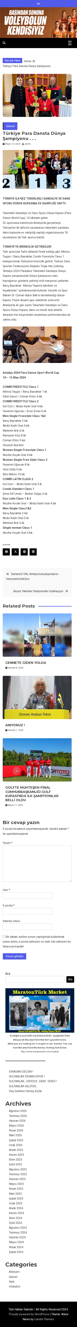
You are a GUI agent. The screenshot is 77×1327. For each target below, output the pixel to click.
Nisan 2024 (16, 1247)
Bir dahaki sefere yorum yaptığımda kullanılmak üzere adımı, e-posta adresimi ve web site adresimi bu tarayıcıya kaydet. (37, 941)
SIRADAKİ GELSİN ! (21, 1071)
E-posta (9, 905)
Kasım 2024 (16, 1213)
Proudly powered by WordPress (29, 1314)
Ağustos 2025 (18, 1169)
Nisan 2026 (16, 1130)
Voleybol (14, 1286)
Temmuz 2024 (18, 1232)
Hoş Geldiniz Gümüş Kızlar (25, 1091)
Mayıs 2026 (16, 1125)
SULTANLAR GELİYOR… (23, 1086)
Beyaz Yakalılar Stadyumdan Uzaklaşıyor (38, 591)
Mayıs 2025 (16, 1184)
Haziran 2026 (17, 1120)
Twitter (15, 552)
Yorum (7, 843)
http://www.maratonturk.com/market (40, 1051)
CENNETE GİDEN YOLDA (25, 663)
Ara (7, 973)
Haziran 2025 (17, 1179)
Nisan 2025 (16, 1188)
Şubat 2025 (16, 1198)
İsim (6, 890)
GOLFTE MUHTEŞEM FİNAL (32, 794)
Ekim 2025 (15, 1159)
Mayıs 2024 (16, 1242)
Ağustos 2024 (18, 1227)
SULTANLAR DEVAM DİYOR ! (27, 1076)
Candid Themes (44, 1319)
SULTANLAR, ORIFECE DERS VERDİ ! (33, 1081)
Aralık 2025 (16, 1150)
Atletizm (14, 1272)
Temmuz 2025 (18, 1174)
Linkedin (33, 552)
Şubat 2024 (16, 1252)
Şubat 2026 (16, 1140)
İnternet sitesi (11, 921)
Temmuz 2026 (18, 1116)
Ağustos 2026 (18, 1111)
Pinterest (24, 552)
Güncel (10, 126)
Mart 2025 (15, 1193)
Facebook (6, 552)
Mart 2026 (15, 1135)
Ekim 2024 (15, 1218)
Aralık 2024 (16, 1208)
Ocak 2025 (15, 1203)
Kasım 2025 (16, 1154)
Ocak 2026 (15, 1145)
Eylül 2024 (15, 1223)
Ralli (11, 1281)
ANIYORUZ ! (15, 725)
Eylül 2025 (15, 1164)
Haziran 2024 (17, 1237)
